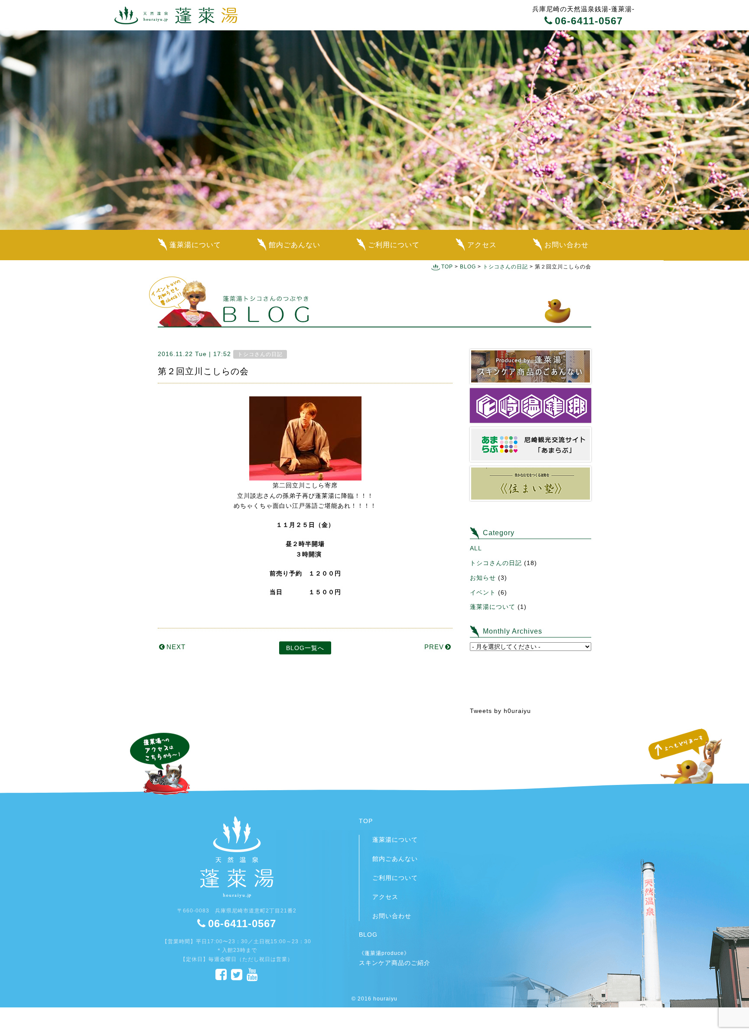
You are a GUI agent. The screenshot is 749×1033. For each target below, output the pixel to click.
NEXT (176, 647)
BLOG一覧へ (305, 647)
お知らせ (483, 577)
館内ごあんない (294, 244)
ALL (476, 548)
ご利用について (394, 244)
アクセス (482, 244)
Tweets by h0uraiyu (500, 710)
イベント (483, 592)
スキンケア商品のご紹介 (394, 958)
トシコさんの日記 (505, 267)
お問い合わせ (566, 244)
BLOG (468, 267)
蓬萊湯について (195, 244)
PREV (434, 647)
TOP (447, 267)
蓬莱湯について (492, 606)
